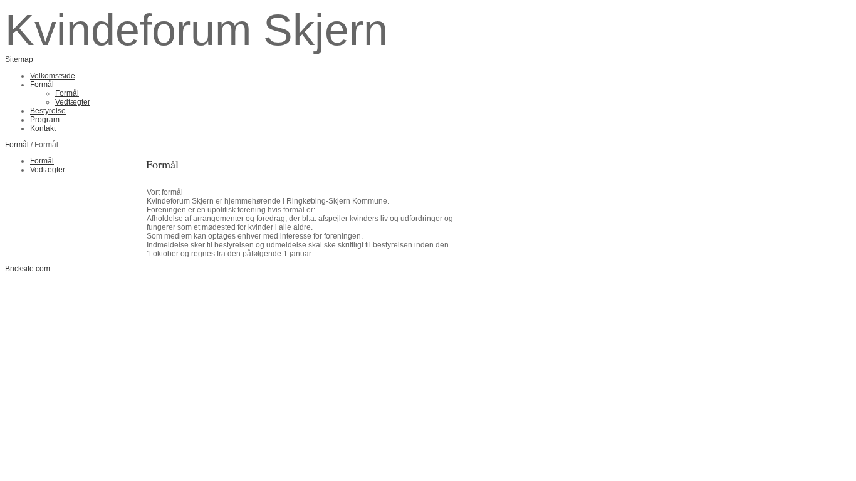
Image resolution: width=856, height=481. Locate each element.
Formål (17, 144)
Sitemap (19, 59)
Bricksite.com (27, 268)
